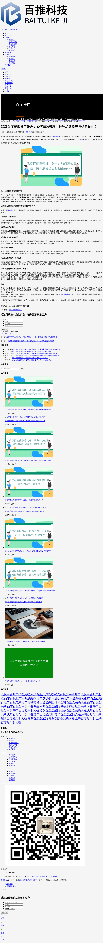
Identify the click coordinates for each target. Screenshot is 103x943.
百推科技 (4, 880)
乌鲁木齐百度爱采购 (47, 706)
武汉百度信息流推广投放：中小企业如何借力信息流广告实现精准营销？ (30, 591)
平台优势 (8, 35)
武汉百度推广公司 (18, 121)
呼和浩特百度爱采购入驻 (71, 702)
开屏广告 (12, 48)
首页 (6, 33)
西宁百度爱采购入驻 (20, 706)
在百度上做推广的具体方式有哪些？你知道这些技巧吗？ (25, 421)
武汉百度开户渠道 (42, 694)
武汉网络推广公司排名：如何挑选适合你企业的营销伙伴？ (26, 641)
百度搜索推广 (57, 136)
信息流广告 (13, 42)
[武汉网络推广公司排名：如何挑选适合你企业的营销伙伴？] (29, 638)
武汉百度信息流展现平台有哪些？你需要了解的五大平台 (25, 500)
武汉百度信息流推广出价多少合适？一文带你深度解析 (31, 351)
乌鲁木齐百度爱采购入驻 (76, 706)
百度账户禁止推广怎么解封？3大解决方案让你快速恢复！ (25, 511)
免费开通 (4, 912)
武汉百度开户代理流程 (15, 694)
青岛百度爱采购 (37, 718)
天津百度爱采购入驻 (20, 714)
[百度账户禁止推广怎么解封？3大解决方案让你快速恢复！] (26, 507)
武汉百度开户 (34, 880)
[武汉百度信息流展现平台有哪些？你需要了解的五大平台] (29, 496)
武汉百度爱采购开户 (67, 694)
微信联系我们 (5, 783)
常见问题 (12, 63)
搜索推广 (12, 40)
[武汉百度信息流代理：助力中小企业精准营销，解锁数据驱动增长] (29, 457)
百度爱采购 (13, 44)
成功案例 (8, 52)
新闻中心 (4, 769)
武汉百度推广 (24, 880)
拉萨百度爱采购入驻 (73, 710)
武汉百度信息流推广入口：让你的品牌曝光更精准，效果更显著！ (35, 353)
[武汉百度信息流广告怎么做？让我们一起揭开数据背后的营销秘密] (29, 547)
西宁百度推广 (13, 698)
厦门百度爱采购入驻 (68, 714)
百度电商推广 (18, 702)
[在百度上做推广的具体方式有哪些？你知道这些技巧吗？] (26, 417)
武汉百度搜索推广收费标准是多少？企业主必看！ (30, 358)
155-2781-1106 (6, 30)
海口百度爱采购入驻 (26, 710)
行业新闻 (8, 54)
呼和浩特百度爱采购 (41, 702)
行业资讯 (12, 56)
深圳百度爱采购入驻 (14, 718)
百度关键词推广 (80, 698)
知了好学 (12, 46)
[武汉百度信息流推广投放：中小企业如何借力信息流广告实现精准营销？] (29, 587)
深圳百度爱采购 (91, 714)
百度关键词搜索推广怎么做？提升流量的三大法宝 (22, 681)
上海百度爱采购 (85, 718)
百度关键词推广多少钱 (36, 698)
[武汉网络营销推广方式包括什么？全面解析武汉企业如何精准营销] (29, 406)
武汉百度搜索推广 (65, 294)
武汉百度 (78, 139)
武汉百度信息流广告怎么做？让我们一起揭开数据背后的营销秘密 (28, 551)
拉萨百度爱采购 (50, 710)
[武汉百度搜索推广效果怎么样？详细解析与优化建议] (24, 598)
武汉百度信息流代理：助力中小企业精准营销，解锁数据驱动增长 (28, 460)
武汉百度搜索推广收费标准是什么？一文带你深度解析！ (32, 360)
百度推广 (12, 59)
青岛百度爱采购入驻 (61, 718)
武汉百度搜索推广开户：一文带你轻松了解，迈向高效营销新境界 (31, 341)
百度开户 (12, 61)
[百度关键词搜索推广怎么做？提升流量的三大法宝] (29, 678)
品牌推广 (12, 50)
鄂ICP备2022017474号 (39, 876)
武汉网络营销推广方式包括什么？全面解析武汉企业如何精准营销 (28, 409)
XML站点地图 (52, 876)
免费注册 (14, 30)
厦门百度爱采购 (44, 714)
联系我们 (8, 65)
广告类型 (8, 37)
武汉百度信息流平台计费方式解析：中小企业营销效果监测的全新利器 (32, 337)
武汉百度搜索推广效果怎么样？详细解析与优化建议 (23, 602)
